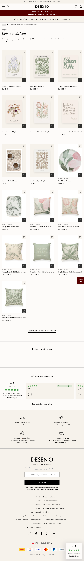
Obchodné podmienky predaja (54, 508)
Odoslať (42, 483)
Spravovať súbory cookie (52, 523)
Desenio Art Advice (50, 497)
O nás (38, 497)
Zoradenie (64, 19)
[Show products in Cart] (80, 6)
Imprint (38, 504)
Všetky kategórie (20, 19)
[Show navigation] (3, 6)
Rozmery (53, 19)
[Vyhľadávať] (8, 6)
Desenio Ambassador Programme (28, 520)
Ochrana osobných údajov (53, 516)
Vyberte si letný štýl (16, 25)
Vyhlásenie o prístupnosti (31, 516)
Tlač (39, 501)
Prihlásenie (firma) (34, 527)
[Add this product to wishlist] (24, 51)
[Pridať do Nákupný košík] (24, 80)
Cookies (46, 512)
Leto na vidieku (32, 25)
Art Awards (37, 523)
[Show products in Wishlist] (76, 6)
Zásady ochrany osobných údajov (47, 487)
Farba (33, 19)
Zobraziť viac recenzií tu (42, 404)
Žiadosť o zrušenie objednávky (54, 520)
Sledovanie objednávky (51, 504)
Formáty (43, 19)
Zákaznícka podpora (50, 501)
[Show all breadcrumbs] (4, 25)
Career (38, 508)
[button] (74, 551)
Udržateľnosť (36, 512)
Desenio (48, 555)
